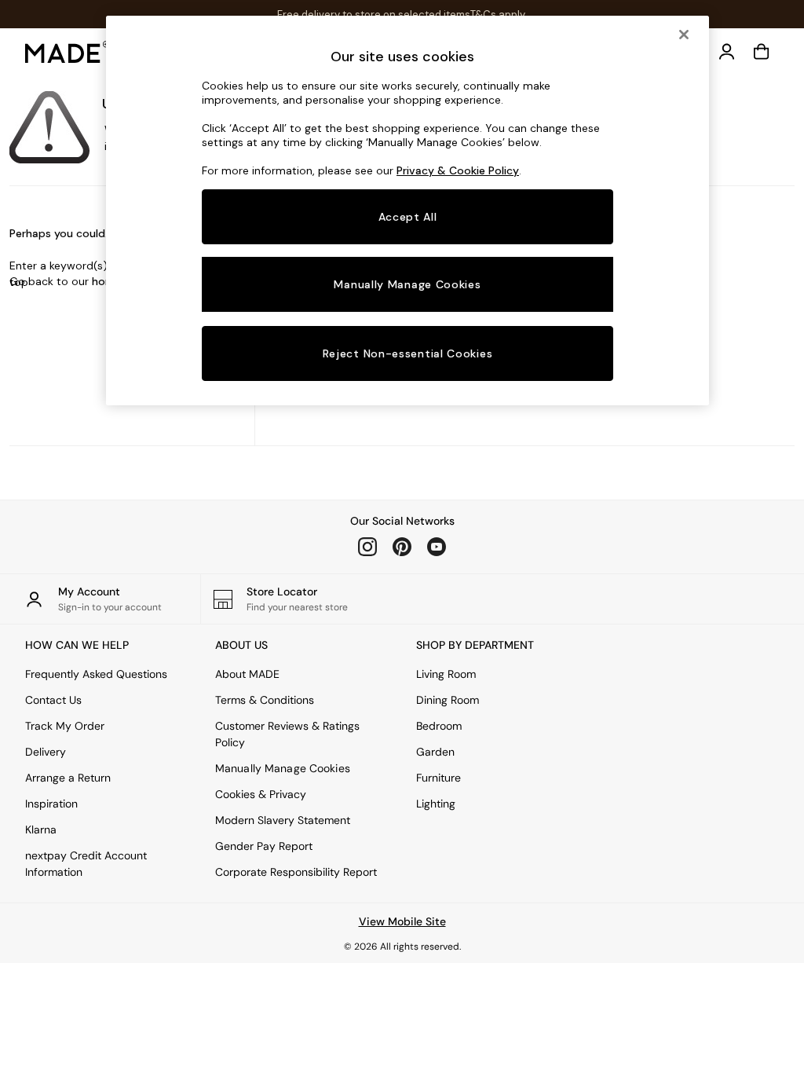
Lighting (435, 804)
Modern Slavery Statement (282, 820)
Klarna (41, 829)
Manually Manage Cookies (282, 768)
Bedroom (439, 726)
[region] (407, 210)
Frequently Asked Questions (96, 674)
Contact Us (53, 700)
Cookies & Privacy (260, 794)
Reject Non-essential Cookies (408, 353)
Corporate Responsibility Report (296, 872)
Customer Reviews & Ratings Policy (287, 734)
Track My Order (64, 726)
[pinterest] (402, 546)
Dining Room (447, 700)
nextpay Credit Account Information (86, 863)
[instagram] (367, 546)
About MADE (247, 674)
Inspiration (51, 804)
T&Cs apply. (498, 14)
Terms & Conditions (264, 700)
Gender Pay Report (263, 846)
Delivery (45, 752)
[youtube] (436, 546)
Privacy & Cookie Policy (458, 170)
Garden (435, 752)
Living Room (446, 674)
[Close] (684, 34)
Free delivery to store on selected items (373, 14)
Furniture (438, 778)
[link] (727, 52)
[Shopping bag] (761, 52)
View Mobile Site (402, 921)
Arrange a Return (68, 778)
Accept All (407, 217)
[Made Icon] (67, 51)
